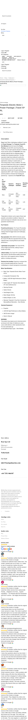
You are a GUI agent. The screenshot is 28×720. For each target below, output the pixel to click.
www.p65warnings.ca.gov (12, 328)
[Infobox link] (5, 437)
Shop (5, 78)
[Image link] (4, 484)
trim (4, 173)
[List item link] (14, 512)
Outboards (11, 78)
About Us (3, 526)
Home (1, 78)
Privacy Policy (4, 535)
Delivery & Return (5, 538)
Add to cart (11, 118)
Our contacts (4, 524)
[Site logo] (8, 7)
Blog (2, 533)
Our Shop (3, 521)
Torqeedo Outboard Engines (7, 79)
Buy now (20, 118)
